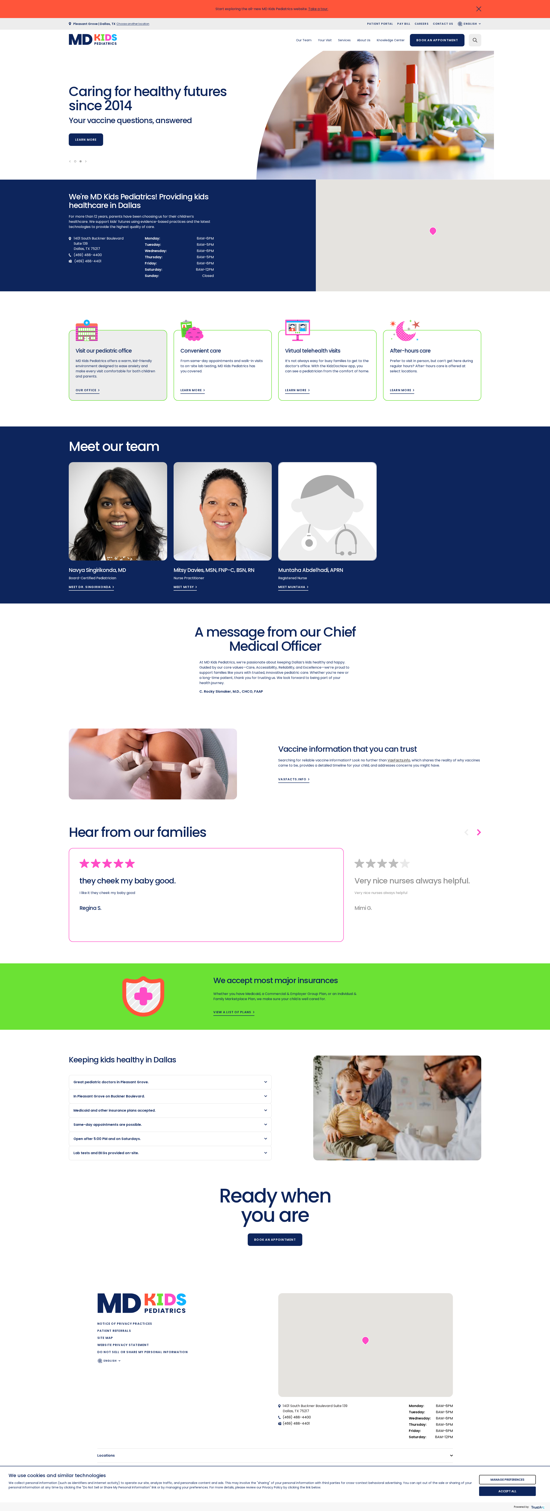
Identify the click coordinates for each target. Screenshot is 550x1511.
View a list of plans (232, 1012)
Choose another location (132, 24)
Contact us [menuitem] (443, 24)
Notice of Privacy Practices (124, 1324)
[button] (433, 231)
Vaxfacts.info (292, 779)
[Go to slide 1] (75, 161)
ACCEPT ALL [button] (507, 1491)
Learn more (86, 140)
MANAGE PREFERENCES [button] (507, 1479)
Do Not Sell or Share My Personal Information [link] (142, 1352)
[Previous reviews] (466, 832)
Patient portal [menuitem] (380, 24)
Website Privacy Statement (123, 1345)
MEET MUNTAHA (291, 587)
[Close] (478, 8)
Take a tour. (318, 8)
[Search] (475, 40)
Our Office (86, 390)
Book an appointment (437, 40)
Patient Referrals (114, 1331)
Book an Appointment (275, 1240)
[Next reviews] (479, 832)
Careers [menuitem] (422, 24)
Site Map (105, 1338)
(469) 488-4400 (297, 1417)
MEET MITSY (184, 587)
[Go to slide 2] (80, 161)
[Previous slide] (70, 161)
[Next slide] (86, 161)
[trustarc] (537, 1506)
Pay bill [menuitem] (403, 24)
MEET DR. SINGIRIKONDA (90, 587)
